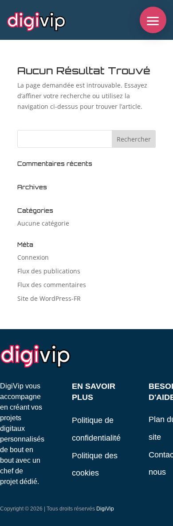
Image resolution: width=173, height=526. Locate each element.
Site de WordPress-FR (49, 298)
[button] (153, 20)
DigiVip (105, 509)
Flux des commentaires (51, 284)
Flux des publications (48, 271)
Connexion (33, 257)
